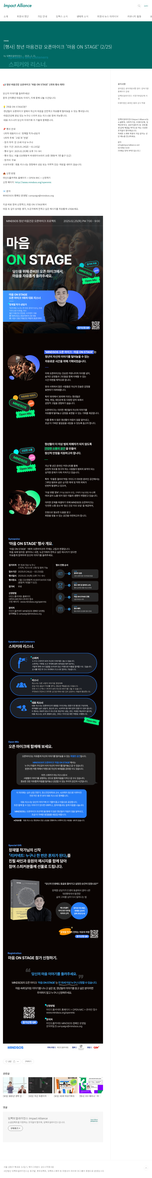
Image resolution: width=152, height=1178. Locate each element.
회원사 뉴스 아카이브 (107, 16)
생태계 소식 (82, 16)
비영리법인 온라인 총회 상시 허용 (131, 103)
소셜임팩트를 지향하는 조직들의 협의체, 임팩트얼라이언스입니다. (36, 1122)
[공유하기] (14, 1061)
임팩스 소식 (62, 16)
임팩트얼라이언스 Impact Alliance (28, 1118)
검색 (139, 6)
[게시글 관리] (18, 1061)
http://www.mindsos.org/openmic (33, 182)
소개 (6, 16)
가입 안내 (42, 16)
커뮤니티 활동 (134, 16)
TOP (146, 1168)
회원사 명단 (23, 16)
